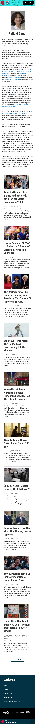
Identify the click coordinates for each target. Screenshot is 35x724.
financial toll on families (12, 80)
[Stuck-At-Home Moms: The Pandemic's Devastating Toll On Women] (16, 330)
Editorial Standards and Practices (13, 701)
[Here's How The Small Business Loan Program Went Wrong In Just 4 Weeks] (16, 611)
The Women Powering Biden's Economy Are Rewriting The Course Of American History (17, 296)
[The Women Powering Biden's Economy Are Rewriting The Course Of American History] (16, 281)
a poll (12, 90)
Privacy (6, 689)
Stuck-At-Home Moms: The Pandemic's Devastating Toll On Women (16, 345)
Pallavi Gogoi (7, 206)
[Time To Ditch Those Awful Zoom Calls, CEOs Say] (16, 430)
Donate (29, 3)
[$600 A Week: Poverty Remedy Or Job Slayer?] (16, 475)
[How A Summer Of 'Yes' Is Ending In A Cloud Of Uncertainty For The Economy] (16, 233)
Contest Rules (8, 693)
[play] (3, 722)
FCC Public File (8, 697)
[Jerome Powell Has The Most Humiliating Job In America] (16, 518)
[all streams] (32, 721)
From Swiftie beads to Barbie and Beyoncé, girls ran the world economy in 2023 (16, 197)
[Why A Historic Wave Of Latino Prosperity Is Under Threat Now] (16, 563)
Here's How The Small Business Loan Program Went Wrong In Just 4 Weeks (17, 626)
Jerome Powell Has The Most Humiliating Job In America (17, 531)
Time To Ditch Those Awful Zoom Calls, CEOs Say (17, 443)
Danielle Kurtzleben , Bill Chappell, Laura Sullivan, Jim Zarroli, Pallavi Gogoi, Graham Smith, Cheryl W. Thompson (17, 636)
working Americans (14, 78)
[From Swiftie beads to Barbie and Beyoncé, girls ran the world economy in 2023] (16, 182)
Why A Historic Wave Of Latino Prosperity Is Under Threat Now (17, 577)
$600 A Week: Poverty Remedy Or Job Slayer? (17, 487)
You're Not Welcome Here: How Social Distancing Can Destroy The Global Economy (17, 394)
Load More (17, 660)
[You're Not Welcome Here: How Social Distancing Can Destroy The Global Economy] (16, 379)
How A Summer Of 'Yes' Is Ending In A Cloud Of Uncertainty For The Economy (17, 248)
